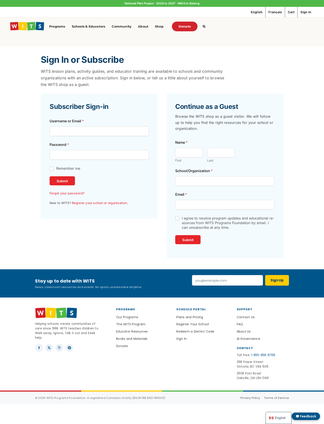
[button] (204, 26)
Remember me (68, 168)
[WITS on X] (49, 348)
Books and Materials (132, 339)
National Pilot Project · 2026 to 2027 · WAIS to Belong (162, 3)
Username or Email (67, 121)
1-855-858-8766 (263, 355)
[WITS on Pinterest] (69, 348)
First (178, 160)
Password (59, 145)
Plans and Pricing (189, 317)
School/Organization (194, 171)
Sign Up (277, 280)
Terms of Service (276, 398)
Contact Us (246, 317)
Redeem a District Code (195, 331)
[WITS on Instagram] (59, 348)
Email (181, 194)
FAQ (240, 324)
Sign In (181, 339)
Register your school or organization (99, 203)
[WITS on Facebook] (39, 348)
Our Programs (127, 317)
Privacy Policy (250, 398)
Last (210, 160)
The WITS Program (130, 324)
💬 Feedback (306, 416)
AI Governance (248, 339)
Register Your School (192, 324)
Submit (62, 181)
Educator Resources (132, 331)
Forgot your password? (67, 193)
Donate (122, 346)
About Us (244, 331)
